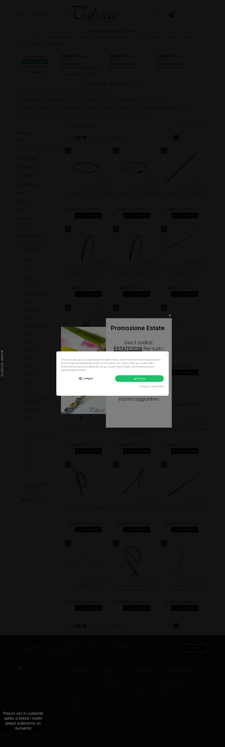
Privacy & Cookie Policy (152, 386)
